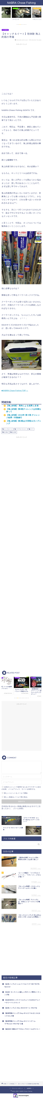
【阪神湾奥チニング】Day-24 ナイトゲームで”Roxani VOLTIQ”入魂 (20, 1022)
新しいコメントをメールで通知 (16, 793)
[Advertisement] (21, 67)
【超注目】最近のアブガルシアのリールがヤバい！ (22, 1029)
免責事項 (29, 1088)
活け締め (6, 432)
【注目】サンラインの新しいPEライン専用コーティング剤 (22, 993)
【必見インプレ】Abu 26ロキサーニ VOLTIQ (20, 1008)
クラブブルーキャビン (21, 429)
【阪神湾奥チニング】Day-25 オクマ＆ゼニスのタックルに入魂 (22, 1014)
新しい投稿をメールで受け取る (16, 797)
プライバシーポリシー (17, 1088)
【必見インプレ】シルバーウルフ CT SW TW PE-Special (22, 985)
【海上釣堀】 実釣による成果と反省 (22, 406)
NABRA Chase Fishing (21, 2)
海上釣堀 (13, 432)
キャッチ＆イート (8, 429)
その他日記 (5, 30)
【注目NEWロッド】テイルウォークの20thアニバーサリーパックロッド (22, 1001)
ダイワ (31, 429)
